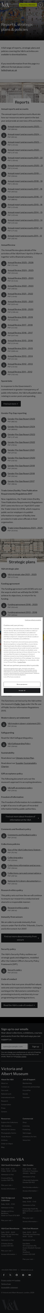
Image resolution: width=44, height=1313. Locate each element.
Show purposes (22, 684)
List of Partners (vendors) (12, 677)
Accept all (22, 690)
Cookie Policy (21, 662)
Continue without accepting (33, 620)
